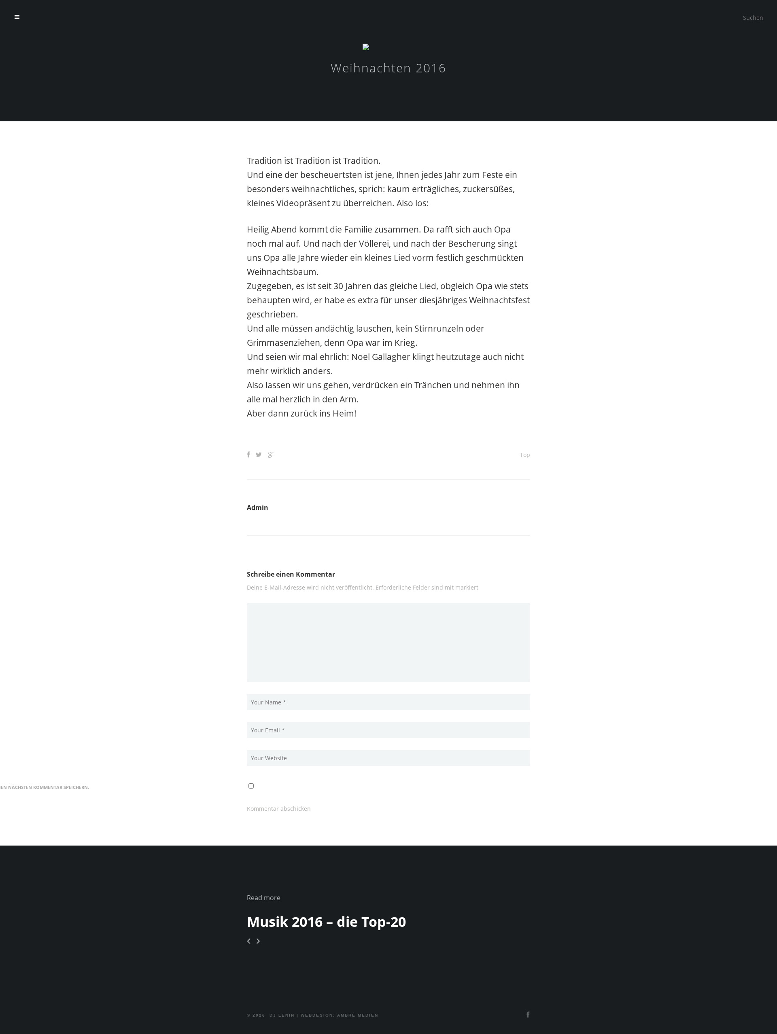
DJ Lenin (282, 1015)
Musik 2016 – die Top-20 (326, 921)
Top (525, 455)
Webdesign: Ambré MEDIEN (339, 1015)
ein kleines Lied (380, 257)
